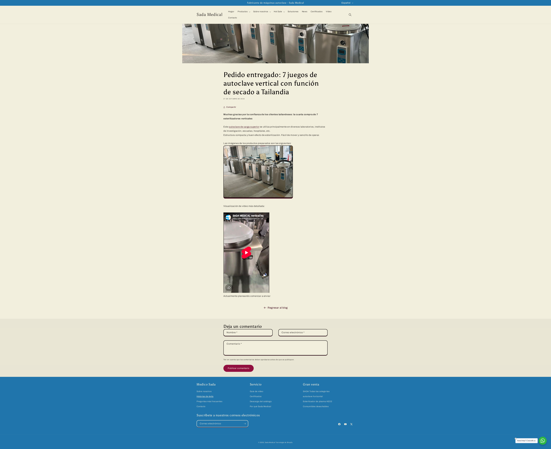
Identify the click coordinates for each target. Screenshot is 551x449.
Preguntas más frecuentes (209, 401)
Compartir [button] (231, 107)
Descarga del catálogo (261, 401)
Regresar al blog (278, 307)
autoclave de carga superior (244, 127)
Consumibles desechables (316, 406)
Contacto (201, 406)
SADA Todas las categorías (316, 391)
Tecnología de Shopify (284, 442)
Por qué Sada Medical (260, 406)
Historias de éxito (205, 396)
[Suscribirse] (245, 423)
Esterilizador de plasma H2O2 (317, 401)
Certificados (256, 396)
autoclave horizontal (313, 396)
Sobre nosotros (204, 391)
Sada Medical (270, 442)
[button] (243, 12)
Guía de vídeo (256, 391)
